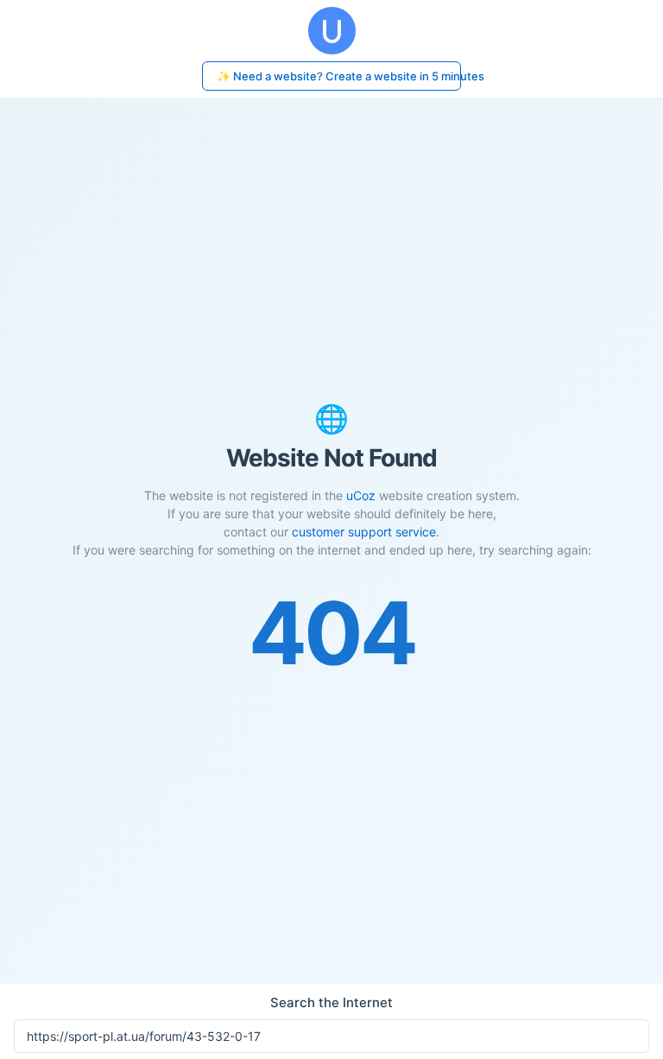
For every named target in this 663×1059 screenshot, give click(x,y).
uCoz (361, 495)
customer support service (364, 531)
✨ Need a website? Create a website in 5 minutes (339, 76)
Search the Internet (331, 1002)
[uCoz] (331, 30)
